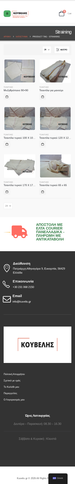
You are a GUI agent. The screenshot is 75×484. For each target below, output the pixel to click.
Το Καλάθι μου (11, 387)
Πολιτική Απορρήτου (14, 374)
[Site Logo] (20, 14)
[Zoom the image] (37, 328)
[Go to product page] (19, 71)
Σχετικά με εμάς (12, 380)
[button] (62, 49)
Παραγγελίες (10, 393)
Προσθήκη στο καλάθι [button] (7, 96)
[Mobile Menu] (7, 13)
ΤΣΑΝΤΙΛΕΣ (8, 87)
